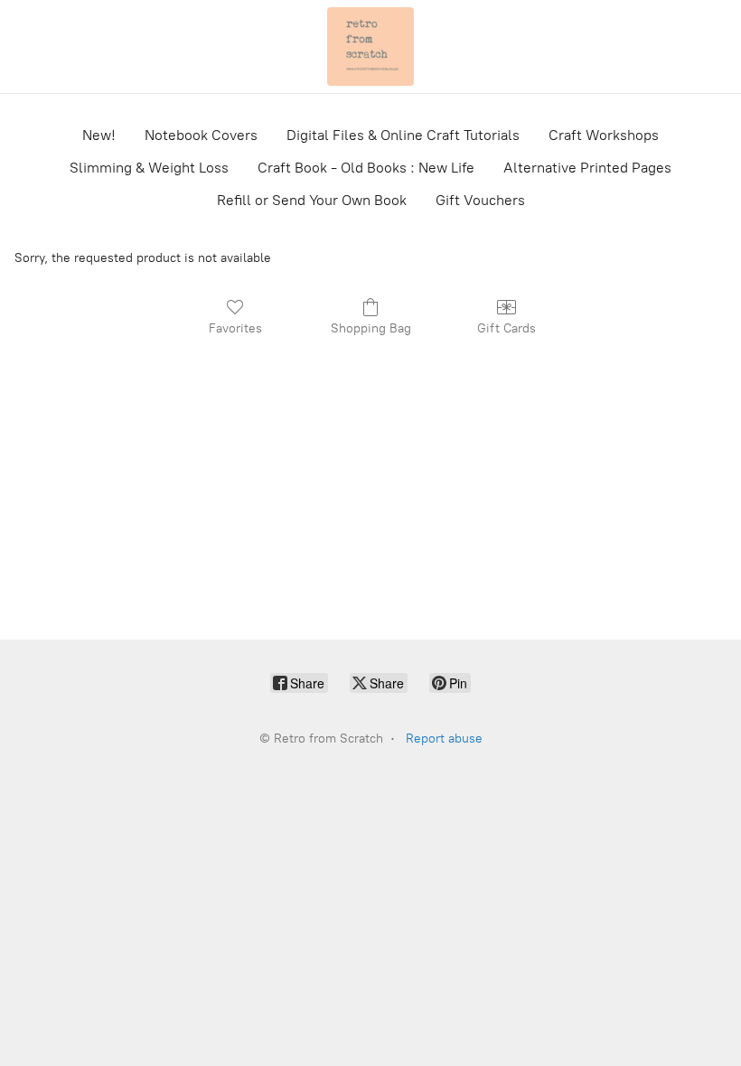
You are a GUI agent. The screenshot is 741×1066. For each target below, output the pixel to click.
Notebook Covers (201, 135)
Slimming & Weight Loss (149, 167)
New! (99, 135)
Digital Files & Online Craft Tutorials (403, 135)
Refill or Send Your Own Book (312, 200)
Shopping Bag (371, 328)
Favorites (235, 328)
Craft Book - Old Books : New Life (366, 167)
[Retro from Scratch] (370, 46)
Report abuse (444, 738)
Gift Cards (506, 328)
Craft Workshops (604, 135)
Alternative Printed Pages (587, 167)
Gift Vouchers (480, 200)
